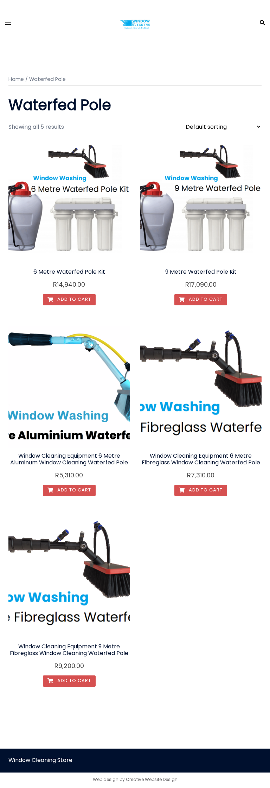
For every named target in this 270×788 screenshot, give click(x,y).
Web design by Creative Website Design (135, 779)
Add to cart (73, 299)
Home (16, 79)
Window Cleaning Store (40, 760)
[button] (262, 23)
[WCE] (135, 22)
